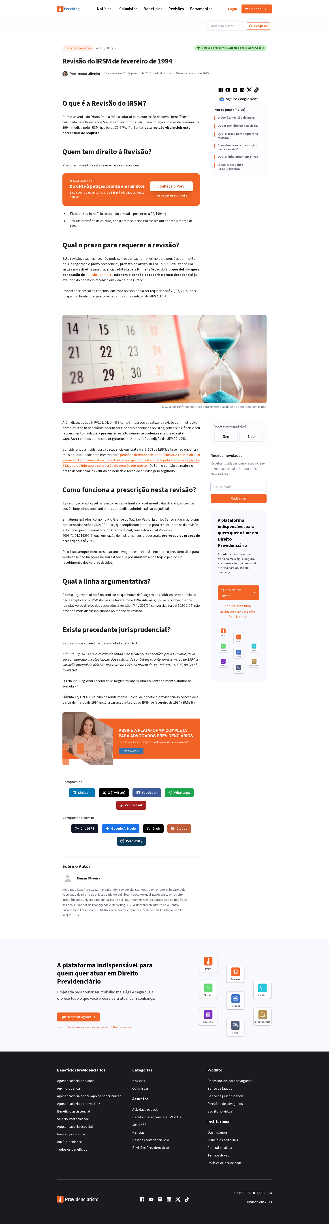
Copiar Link (134, 805)
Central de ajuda (219, 1148)
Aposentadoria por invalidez (78, 1104)
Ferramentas (201, 9)
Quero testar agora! (231, 592)
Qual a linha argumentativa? (238, 157)
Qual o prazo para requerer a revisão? (238, 136)
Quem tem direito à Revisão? (238, 126)
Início (99, 48)
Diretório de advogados (225, 1104)
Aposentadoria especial (75, 1127)
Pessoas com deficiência (150, 1140)
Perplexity (134, 841)
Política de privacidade (224, 1163)
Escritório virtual (220, 1111)
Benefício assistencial (73, 1111)
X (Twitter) (116, 792)
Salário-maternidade (73, 1119)
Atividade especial (146, 1110)
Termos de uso (218, 1155)
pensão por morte (99, 274)
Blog (110, 48)
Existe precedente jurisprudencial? (230, 167)
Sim (226, 436)
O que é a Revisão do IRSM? (236, 118)
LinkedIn (85, 792)
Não (251, 436)
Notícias (104, 9)
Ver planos (253, 9)
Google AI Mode (123, 828)
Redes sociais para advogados (229, 1081)
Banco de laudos (219, 1089)
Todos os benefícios (72, 1150)
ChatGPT (88, 828)
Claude (182, 828)
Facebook (150, 792)
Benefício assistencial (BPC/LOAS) (158, 1117)
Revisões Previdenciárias (151, 1148)
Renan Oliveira (88, 73)
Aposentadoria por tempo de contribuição (89, 1096)
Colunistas (128, 9)
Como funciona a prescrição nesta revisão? (237, 147)
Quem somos (217, 1132)
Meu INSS (139, 1125)
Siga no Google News (242, 98)
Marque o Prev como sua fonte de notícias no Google (232, 48)
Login (232, 9)
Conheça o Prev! (171, 186)
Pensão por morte (71, 1134)
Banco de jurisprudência (225, 1096)
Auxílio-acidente (69, 1142)
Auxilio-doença (68, 1089)
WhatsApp (182, 792)
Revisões (176, 9)
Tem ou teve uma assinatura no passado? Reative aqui (238, 611)
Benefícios (153, 9)
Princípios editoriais (222, 1140)
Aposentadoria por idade (75, 1081)
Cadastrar (238, 498)
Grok (156, 828)
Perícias (138, 1132)
